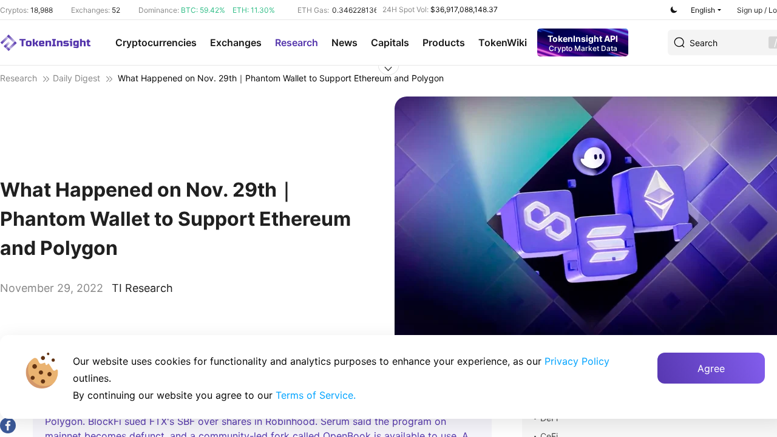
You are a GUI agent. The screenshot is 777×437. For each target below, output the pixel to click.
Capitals (390, 42)
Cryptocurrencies (156, 42)
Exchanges (236, 42)
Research (296, 42)
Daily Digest (76, 78)
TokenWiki (502, 42)
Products (443, 42)
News (344, 42)
